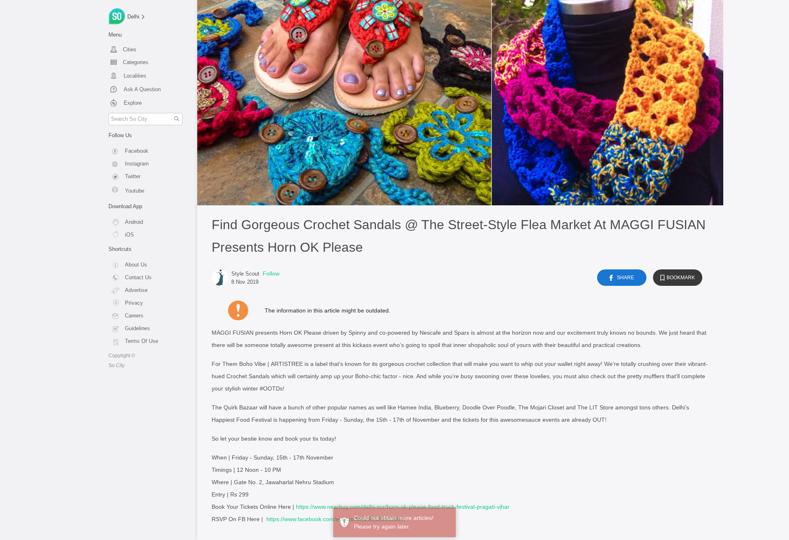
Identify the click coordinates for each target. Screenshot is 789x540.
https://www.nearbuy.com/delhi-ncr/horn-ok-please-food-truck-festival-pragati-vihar (403, 506)
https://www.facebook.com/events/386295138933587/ (336, 519)
